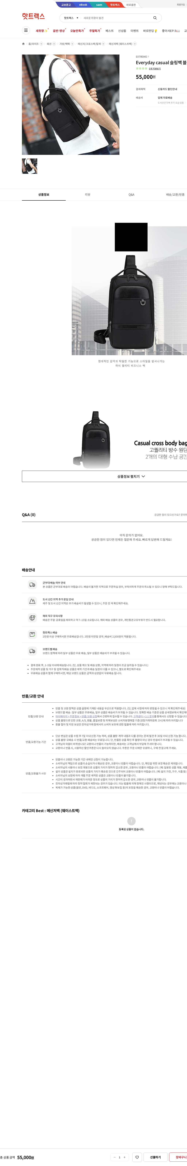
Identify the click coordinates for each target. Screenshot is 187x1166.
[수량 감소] (114, 1157)
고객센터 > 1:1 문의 (143, 716)
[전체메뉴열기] (26, 30)
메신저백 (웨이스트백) (120, 44)
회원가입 (181, 4)
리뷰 (87, 194)
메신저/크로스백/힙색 (89, 44)
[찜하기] (137, 1157)
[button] (148, 68)
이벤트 (135, 30)
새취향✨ (41, 30)
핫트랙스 (68, 18)
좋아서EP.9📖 (171, 30)
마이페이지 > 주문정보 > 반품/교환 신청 (76, 716)
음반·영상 (59, 30)
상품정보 (43, 194)
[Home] (23, 43)
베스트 (110, 30)
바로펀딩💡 (150, 30)
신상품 (122, 30)
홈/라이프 (33, 44)
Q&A (132, 194)
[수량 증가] (124, 1157)
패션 (49, 44)
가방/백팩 (65, 44)
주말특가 (94, 30)
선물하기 (155, 1157)
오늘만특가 (77, 30)
